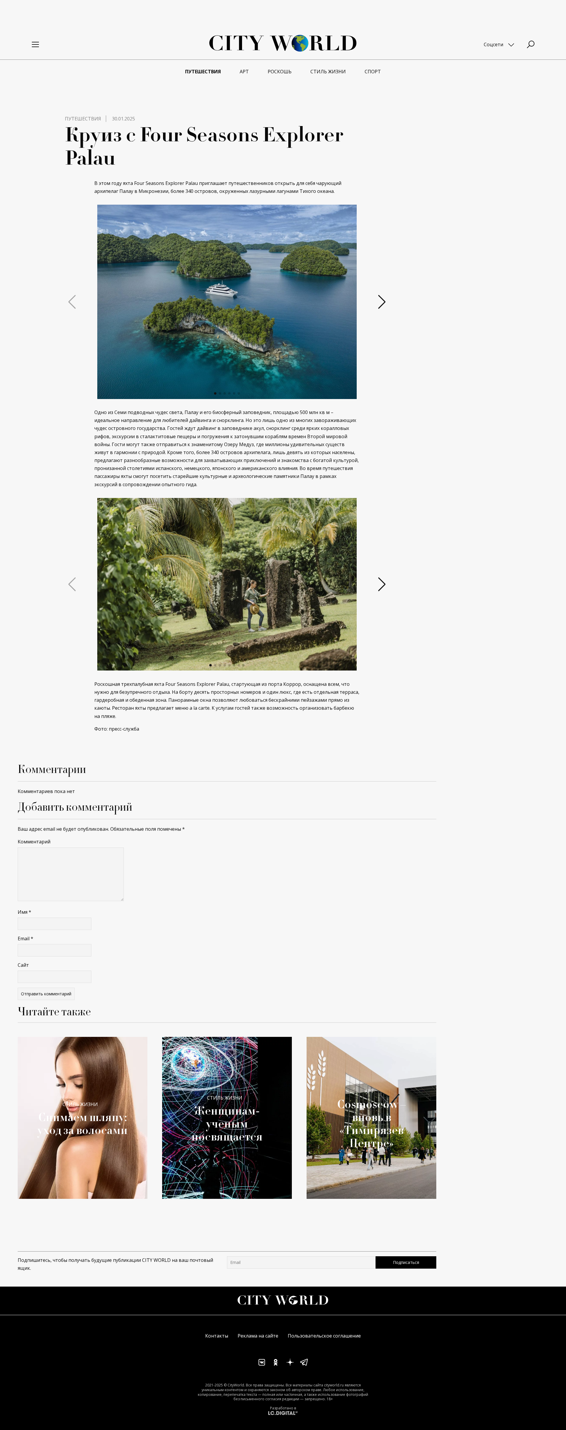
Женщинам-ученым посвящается (227, 1123)
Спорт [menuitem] (373, 71)
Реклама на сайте (258, 1336)
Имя (24, 912)
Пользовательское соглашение (324, 1336)
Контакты (216, 1336)
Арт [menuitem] (244, 71)
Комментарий (34, 841)
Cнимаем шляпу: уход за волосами (82, 1123)
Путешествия (83, 118)
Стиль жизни (80, 1104)
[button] (215, 393)
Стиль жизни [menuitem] (328, 71)
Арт (369, 1091)
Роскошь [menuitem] (280, 71)
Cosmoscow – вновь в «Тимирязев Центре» (371, 1123)
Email (25, 938)
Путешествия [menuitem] (203, 71)
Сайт (23, 965)
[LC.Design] (283, 1412)
